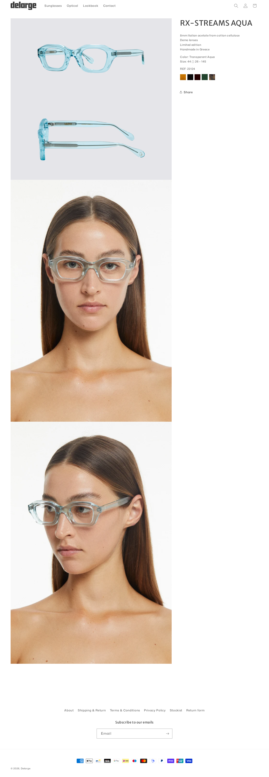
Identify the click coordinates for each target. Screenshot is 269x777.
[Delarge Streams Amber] (183, 80)
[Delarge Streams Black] (190, 80)
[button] (236, 5)
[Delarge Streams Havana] (212, 80)
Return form (195, 710)
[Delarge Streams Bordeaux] (197, 80)
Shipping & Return (92, 710)
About (69, 710)
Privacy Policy (155, 710)
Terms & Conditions (125, 710)
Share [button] (188, 92)
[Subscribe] (167, 734)
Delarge (26, 768)
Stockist (176, 710)
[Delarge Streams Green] (205, 80)
